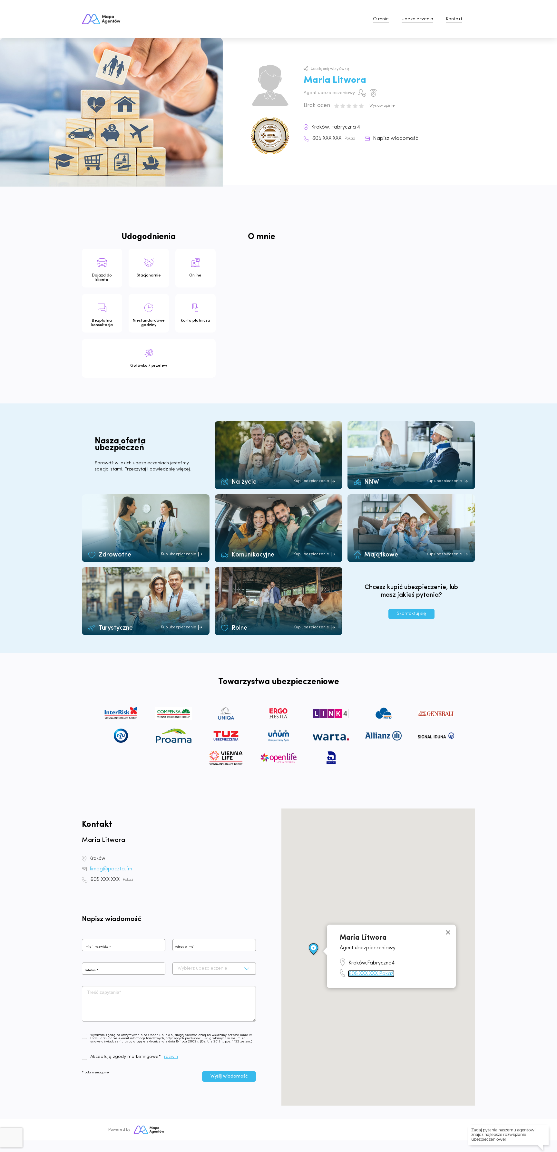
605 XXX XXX (333, 138)
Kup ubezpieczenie (311, 481)
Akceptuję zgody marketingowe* (125, 1057)
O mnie (381, 19)
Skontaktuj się (411, 613)
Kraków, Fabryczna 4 (335, 127)
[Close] (448, 932)
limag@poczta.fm (111, 869)
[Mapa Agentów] (148, 1130)
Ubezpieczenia (417, 19)
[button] (313, 949)
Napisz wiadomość (395, 138)
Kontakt (454, 19)
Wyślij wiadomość (229, 1076)
